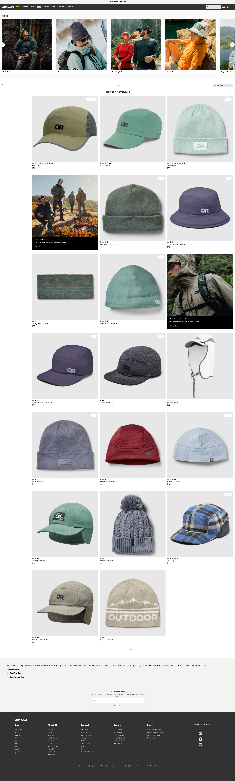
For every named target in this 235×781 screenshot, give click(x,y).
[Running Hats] (137, 46)
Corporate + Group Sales (154, 735)
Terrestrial (103, 558)
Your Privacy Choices (153, 766)
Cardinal (105, 163)
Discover (70, 7)
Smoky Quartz (168, 242)
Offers (82, 746)
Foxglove (182, 163)
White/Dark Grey (168, 400)
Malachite (100, 163)
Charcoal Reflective (47, 163)
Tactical (17, 749)
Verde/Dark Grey (40, 163)
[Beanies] (82, 46)
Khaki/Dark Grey (45, 163)
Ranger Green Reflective (33, 163)
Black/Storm (35, 321)
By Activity (18, 752)
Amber (172, 163)
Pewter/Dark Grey (42, 163)
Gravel (103, 321)
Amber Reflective (35, 163)
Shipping (83, 738)
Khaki (170, 400)
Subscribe (117, 706)
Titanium (172, 400)
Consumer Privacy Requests (103, 766)
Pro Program (51, 754)
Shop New (37, 247)
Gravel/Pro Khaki (38, 400)
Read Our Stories (52, 738)
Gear (16, 746)
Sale (16, 754)
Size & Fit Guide (85, 743)
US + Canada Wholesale (154, 730)
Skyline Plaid (168, 558)
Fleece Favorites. (114, 1)
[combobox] (213, 7)
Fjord (168, 479)
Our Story (50, 730)
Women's (17, 735)
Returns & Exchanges (87, 735)
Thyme (168, 163)
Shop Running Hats (17, 677)
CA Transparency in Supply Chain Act (124, 766)
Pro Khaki (107, 163)
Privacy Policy (89, 766)
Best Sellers (18, 732)
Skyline (105, 321)
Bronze (177, 163)
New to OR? (51, 749)
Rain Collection (118, 730)
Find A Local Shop (53, 746)
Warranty (83, 741)
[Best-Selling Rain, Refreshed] (200, 287)
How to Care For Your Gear (88, 752)
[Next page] (137, 649)
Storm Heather (100, 400)
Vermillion (100, 479)
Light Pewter (170, 163)
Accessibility (140, 766)
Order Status (84, 732)
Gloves (16, 743)
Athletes (50, 732)
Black (184, 163)
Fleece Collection (119, 735)
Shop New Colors (174, 326)
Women (25, 7)
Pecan (105, 242)
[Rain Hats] (28, 46)
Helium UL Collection (120, 738)
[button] (231, 7)
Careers (50, 743)
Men (32, 7)
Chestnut (172, 479)
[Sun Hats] (191, 46)
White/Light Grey (38, 163)
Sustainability (52, 752)
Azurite (180, 163)
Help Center (84, 730)
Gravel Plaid (175, 558)
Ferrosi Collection (119, 741)
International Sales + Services (155, 732)
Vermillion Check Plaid (177, 558)
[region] (117, 2)
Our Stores (51, 741)
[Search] (203, 7)
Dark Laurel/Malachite (33, 321)
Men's (16, 738)
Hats (8, 85)
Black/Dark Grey (49, 163)
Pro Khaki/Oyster (100, 637)
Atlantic (35, 637)
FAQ (82, 749)
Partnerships (51, 735)
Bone (105, 558)
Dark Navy (103, 400)
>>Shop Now (122, 1)
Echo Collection (118, 743)
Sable (103, 242)
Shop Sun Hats (15, 669)
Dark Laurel (100, 242)
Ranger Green (175, 163)
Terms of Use (78, 766)
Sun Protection (118, 732)
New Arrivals (18, 730)
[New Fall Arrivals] (65, 208)
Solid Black (110, 163)
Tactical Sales (151, 738)
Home (3, 85)
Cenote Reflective (52, 163)
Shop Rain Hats (15, 673)
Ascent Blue (103, 163)
